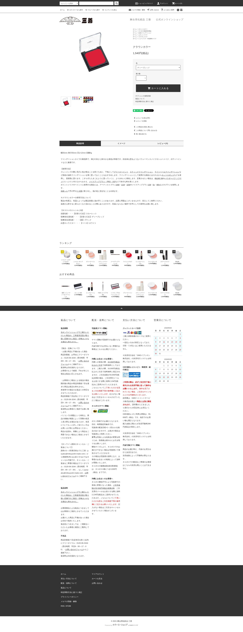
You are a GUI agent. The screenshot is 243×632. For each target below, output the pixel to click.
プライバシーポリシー (69, 597)
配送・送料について (69, 583)
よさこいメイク (143, 35)
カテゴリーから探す (76, 10)
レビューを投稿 (141, 121)
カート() (178, 3)
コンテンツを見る (111, 10)
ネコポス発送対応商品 (145, 31)
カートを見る (97, 579)
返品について (140, 99)
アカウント (164, 3)
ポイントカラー (143, 29)
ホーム (62, 10)
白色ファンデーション (145, 33)
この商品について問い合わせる (146, 130)
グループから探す (94, 10)
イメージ (121, 143)
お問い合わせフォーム (74, 550)
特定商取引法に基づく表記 (144, 101)
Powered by (108, 625)
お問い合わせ (154, 10)
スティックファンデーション (141, 172)
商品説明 (80, 143)
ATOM (68, 606)
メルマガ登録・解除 (138, 10)
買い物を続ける (141, 134)
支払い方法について (69, 579)
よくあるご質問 (169, 10)
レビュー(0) (163, 143)
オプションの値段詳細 (143, 96)
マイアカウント (98, 574)
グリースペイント (121, 172)
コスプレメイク (143, 36)
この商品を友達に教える (144, 127)
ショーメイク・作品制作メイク (147, 38)
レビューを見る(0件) (143, 118)
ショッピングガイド (145, 3)
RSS (62, 606)
